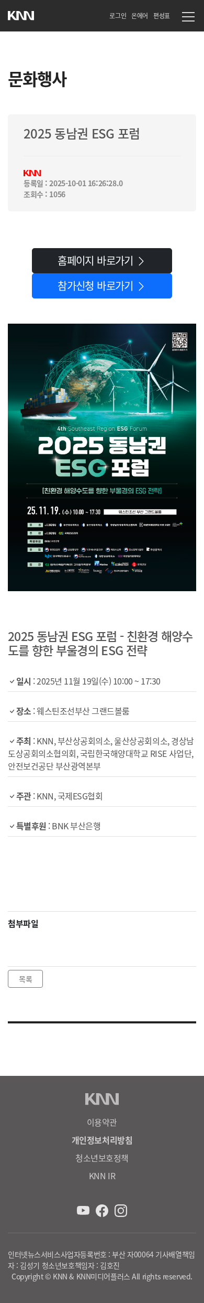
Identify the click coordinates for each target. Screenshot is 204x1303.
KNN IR (102, 1175)
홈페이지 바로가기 (97, 260)
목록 (25, 979)
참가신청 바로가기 (97, 285)
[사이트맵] (188, 18)
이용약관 (102, 1122)
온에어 (139, 15)
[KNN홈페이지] (21, 13)
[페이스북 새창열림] (103, 1209)
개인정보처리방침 (102, 1140)
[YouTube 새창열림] (84, 1209)
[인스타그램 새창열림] (121, 1209)
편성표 (161, 15)
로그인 (117, 15)
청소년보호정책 (102, 1157)
